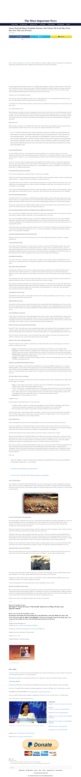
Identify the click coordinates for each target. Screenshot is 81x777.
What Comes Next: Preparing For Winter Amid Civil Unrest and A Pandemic (25, 761)
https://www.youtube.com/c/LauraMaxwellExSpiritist (26, 625)
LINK (16, 698)
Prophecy (12, 759)
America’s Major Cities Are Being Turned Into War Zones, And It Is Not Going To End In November (30, 763)
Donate (68, 24)
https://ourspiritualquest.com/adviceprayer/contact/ (39, 691)
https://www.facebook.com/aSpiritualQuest (60, 709)
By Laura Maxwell (13, 63)
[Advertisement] (40, 10)
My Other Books (23, 24)
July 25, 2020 (17, 635)
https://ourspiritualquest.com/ (14, 662)
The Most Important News (40, 20)
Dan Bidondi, (34, 617)
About (40, 770)
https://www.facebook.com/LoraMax (63, 704)
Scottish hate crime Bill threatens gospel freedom (23, 468)
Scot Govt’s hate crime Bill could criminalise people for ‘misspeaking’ (29, 475)
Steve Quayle (42, 24)
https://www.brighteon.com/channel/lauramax (24, 733)
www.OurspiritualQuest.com (19, 623)
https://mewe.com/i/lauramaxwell (59, 726)
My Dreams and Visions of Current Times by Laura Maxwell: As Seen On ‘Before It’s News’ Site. (38, 615)
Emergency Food (33, 24)
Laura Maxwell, (34, 628)
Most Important (60, 24)
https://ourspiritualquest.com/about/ (62, 688)
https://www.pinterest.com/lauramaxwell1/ (23, 736)
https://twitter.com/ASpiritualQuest (60, 712)
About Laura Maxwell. (14, 681)
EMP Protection (51, 24)
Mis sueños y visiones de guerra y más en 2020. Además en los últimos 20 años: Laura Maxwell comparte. (36, 607)
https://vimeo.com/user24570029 (59, 729)
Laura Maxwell (27, 63)
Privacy (44, 770)
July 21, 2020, (24, 617)
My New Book (14, 24)
